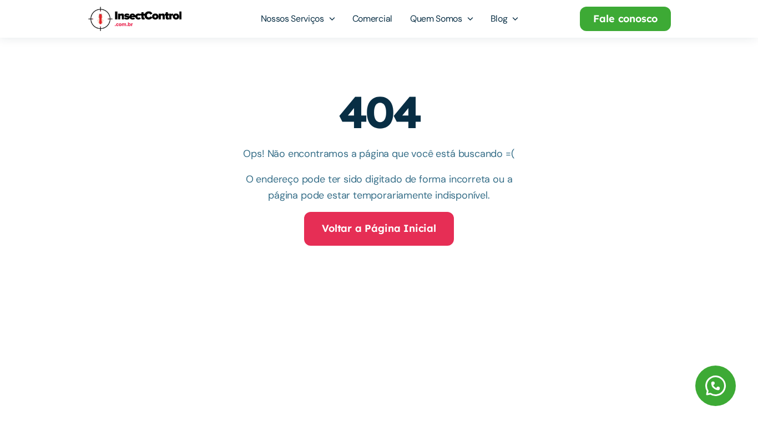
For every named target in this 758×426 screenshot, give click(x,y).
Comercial (372, 18)
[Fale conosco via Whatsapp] (651, 386)
